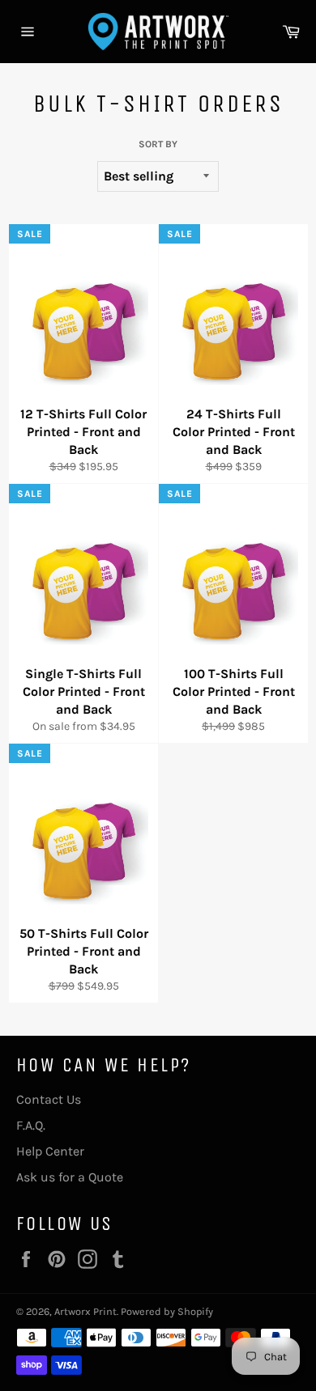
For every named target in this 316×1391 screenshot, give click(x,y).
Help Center (50, 1151)
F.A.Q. (30, 1125)
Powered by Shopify (167, 1311)
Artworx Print (85, 1311)
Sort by (158, 144)
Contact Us (48, 1099)
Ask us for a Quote (69, 1177)
